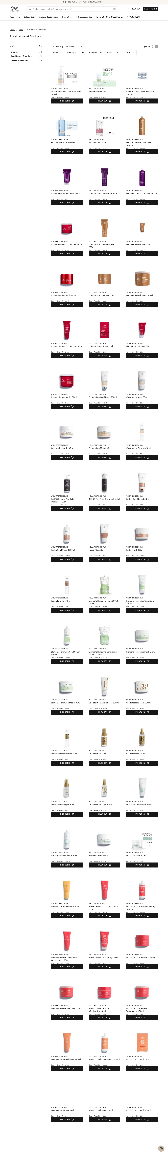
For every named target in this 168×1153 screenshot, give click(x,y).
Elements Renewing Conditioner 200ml (140, 602)
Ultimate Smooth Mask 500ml (139, 295)
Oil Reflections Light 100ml (101, 804)
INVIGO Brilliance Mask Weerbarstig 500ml (136, 1009)
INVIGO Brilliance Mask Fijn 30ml (103, 957)
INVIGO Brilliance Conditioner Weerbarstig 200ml (64, 958)
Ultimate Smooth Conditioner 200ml (102, 245)
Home (12, 30)
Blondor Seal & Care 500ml (63, 142)
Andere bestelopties (48, 17)
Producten (15, 17)
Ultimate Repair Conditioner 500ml (66, 244)
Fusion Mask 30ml (96, 550)
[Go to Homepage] (14, 8)
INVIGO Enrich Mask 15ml (137, 1059)
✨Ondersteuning (83, 17)
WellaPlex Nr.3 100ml (98, 142)
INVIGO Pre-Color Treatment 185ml (104, 499)
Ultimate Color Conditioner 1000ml (141, 193)
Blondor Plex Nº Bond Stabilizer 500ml (140, 93)
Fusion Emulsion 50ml (60, 601)
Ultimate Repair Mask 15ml (101, 346)
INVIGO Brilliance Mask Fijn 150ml (141, 957)
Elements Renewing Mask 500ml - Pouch (104, 602)
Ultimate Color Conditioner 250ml (104, 193)
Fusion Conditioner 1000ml (63, 550)
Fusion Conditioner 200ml (137, 499)
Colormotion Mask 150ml (62, 448)
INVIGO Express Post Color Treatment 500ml (63, 500)
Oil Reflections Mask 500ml (138, 703)
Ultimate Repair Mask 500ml (64, 397)
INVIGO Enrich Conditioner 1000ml (104, 1059)
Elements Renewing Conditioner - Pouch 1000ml (103, 653)
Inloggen (65, 101)
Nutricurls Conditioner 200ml (139, 804)
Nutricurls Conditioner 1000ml (64, 855)
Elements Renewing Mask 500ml (65, 703)
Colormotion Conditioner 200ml (103, 397)
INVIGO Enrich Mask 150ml (101, 1110)
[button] (30, 9)
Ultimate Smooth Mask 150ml (102, 295)
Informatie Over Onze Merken (109, 17)
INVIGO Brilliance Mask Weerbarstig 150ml (99, 1009)
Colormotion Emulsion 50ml (138, 448)
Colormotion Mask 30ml (136, 397)
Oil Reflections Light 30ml (62, 804)
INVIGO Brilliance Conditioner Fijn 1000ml (141, 907)
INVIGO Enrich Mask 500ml (138, 1110)
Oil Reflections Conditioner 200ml (104, 703)
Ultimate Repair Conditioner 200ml (66, 346)
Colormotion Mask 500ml (100, 448)
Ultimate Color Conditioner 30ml (65, 193)
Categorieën (29, 17)
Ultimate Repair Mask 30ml (138, 346)
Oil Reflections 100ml (135, 754)
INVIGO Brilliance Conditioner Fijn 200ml (104, 907)
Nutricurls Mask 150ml (99, 855)
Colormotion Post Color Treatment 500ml (66, 93)
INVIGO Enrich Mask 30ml (62, 1110)
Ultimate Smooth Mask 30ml (138, 244)
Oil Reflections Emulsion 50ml (64, 754)
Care (21, 30)
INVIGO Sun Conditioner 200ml (65, 906)
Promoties (67, 17)
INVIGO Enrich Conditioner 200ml (66, 1059)
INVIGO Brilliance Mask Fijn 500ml (66, 1008)
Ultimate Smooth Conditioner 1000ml (139, 143)
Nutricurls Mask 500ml (136, 855)
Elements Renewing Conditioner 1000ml (65, 653)
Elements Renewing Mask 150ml (140, 652)
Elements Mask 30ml (98, 91)
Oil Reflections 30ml (97, 754)
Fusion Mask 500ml (134, 550)
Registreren (150, 9)
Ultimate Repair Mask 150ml (63, 295)
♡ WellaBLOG (133, 17)
